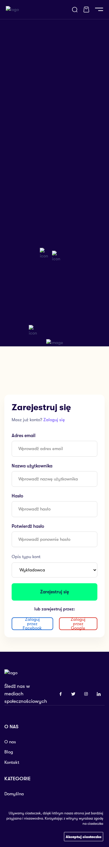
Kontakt (11, 762)
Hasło (17, 496)
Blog (8, 752)
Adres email (23, 435)
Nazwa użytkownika (32, 466)
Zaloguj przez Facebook (32, 623)
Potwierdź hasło (28, 526)
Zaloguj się (54, 419)
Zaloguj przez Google (78, 623)
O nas (10, 741)
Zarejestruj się (54, 592)
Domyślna (14, 793)
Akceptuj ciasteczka (83, 837)
